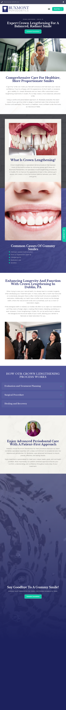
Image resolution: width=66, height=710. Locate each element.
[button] (49, 9)
